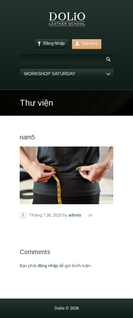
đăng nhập (47, 266)
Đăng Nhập (54, 43)
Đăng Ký (90, 43)
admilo (74, 215)
